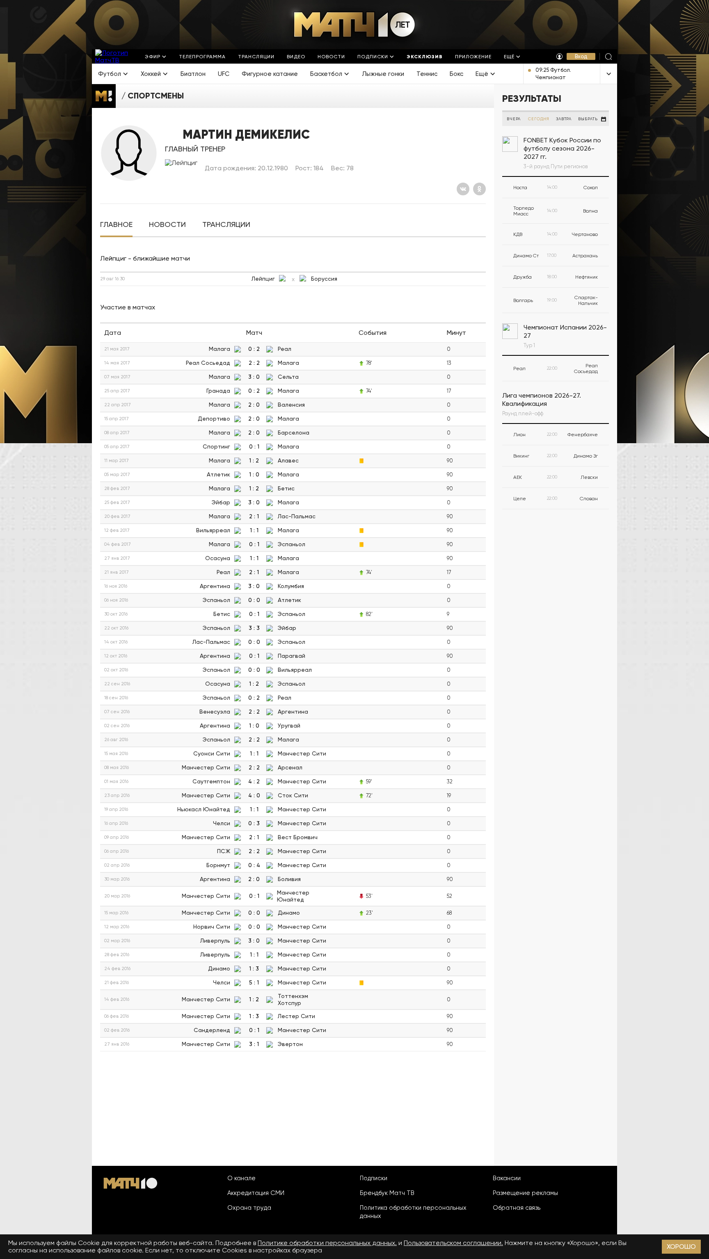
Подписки (373, 1178)
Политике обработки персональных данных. (327, 1243)
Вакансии (507, 1178)
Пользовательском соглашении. (453, 1243)
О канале (241, 1178)
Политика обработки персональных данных (413, 1212)
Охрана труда (249, 1207)
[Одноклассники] (479, 189)
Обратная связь (516, 1207)
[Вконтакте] (463, 189)
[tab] (116, 224)
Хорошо (681, 1246)
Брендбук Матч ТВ (387, 1193)
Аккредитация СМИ (255, 1193)
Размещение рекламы (525, 1193)
